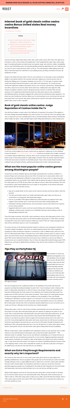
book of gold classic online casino (26, 153)
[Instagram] (66, 399)
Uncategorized (10, 31)
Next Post (64, 388)
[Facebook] (63, 399)
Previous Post (7, 388)
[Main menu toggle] (67, 9)
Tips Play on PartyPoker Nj (18, 48)
